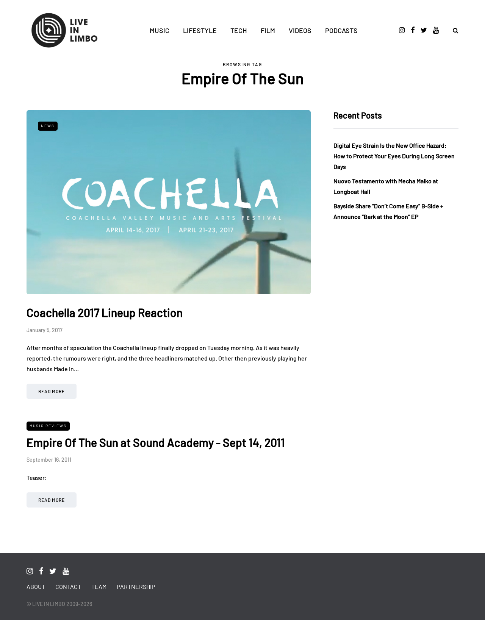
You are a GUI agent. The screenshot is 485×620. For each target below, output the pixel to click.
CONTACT (68, 586)
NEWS (48, 125)
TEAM (98, 586)
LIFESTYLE (200, 30)
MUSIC (159, 30)
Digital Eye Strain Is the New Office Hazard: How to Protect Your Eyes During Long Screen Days (394, 156)
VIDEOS (300, 30)
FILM (268, 30)
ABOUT (36, 586)
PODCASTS (341, 30)
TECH (238, 30)
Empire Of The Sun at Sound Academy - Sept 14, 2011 (156, 442)
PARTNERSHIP (136, 586)
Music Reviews (48, 425)
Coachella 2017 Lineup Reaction (105, 312)
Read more (51, 391)
